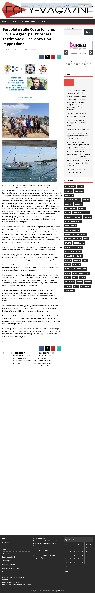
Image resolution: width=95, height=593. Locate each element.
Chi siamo (13, 22)
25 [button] (82, 66)
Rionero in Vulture (81, 273)
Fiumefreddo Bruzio (73, 221)
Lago (86, 239)
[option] (78, 48)
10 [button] (90, 61)
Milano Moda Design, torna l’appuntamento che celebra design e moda (77, 135)
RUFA (74, 278)
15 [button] (77, 64)
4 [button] (74, 61)
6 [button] (79, 61)
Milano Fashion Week (73, 256)
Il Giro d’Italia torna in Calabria (78, 129)
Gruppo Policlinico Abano (75, 234)
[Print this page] (59, 58)
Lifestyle (68, 247)
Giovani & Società (72, 230)
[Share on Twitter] (47, 58)
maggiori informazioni (68, 6)
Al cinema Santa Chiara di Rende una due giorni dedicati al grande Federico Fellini (78, 145)
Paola (67, 265)
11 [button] (66, 64)
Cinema (86, 200)
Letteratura (79, 243)
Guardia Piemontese (73, 239)
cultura (78, 204)
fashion (88, 217)
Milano (78, 247)
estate (82, 208)
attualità (34, 49)
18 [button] (85, 64)
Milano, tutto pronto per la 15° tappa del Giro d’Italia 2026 (77, 122)
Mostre (68, 260)
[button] (66, 52)
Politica (76, 265)
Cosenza (68, 204)
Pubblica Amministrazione (75, 269)
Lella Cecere (23, 49)
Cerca (88, 32)
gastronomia (70, 226)
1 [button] (66, 61)
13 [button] (71, 64)
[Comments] (88, 82)
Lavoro (68, 243)
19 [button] (87, 64)
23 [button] (77, 66)
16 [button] (79, 64)
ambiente (79, 191)
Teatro (68, 286)
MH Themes (61, 591)
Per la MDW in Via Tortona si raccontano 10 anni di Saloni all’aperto (78, 163)
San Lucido (69, 282)
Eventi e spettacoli (81, 213)
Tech (76, 286)
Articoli (43, 22)
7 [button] (82, 61)
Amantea (68, 191)
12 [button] (69, 64)
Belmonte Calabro (72, 200)
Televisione (85, 286)
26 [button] (85, 66)
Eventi (67, 213)
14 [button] (74, 64)
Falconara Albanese (73, 217)
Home (4, 22)
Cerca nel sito (69, 28)
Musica (77, 260)
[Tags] (78, 82)
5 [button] (77, 61)
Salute (82, 278)
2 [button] (69, 61)
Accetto (83, 6)
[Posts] (69, 82)
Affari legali (70, 187)
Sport (79, 282)
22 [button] (74, 66)
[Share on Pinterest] (53, 58)
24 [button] (79, 66)
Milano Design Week (73, 252)
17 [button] (82, 64)
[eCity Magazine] (47, 18)
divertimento (70, 208)
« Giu (66, 572)
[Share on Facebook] (41, 58)
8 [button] (85, 61)
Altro (81, 187)
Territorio (69, 291)
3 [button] (71, 61)
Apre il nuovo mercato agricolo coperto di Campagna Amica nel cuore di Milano (78, 154)
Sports (88, 282)
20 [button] (90, 64)
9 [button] (87, 61)
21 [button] (71, 66)
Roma (67, 278)
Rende (67, 273)
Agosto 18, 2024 (10, 49)
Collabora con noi (28, 22)
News (85, 260)
